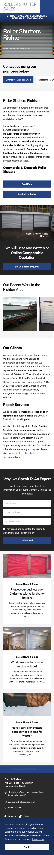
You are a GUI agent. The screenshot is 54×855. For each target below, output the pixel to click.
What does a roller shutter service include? (27, 664)
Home (5, 48)
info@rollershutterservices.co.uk (21, 801)
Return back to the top (24, 769)
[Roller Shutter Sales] (20, 6)
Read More (27, 183)
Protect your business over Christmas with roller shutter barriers (27, 593)
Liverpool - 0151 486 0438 (18, 79)
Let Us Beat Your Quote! (27, 266)
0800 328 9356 (35, 18)
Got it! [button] (27, 847)
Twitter (26, 816)
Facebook (11, 816)
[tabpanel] (27, 223)
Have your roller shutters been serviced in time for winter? (27, 731)
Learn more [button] (38, 839)
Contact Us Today (27, 194)
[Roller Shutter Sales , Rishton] (27, 223)
